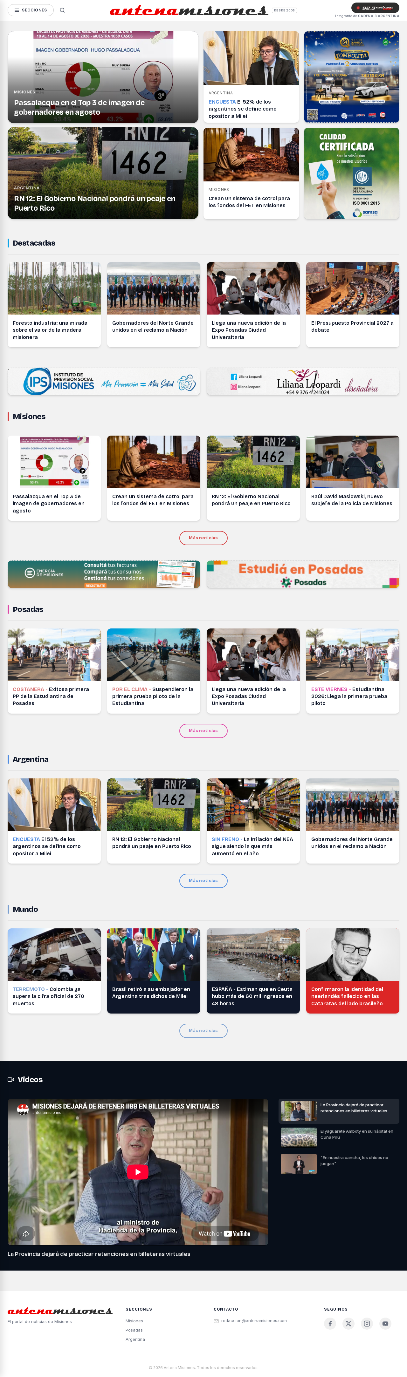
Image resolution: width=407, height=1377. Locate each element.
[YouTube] (385, 1324)
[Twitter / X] (348, 1324)
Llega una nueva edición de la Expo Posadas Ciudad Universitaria (249, 330)
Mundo (25, 909)
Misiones (24, 92)
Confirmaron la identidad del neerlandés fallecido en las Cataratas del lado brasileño (347, 996)
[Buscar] (62, 10)
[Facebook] (330, 1324)
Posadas (28, 609)
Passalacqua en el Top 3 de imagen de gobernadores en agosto (49, 503)
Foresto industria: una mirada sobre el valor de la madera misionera (50, 330)
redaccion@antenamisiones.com (254, 1320)
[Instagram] (367, 1324)
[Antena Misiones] (189, 10)
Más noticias (203, 537)
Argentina (27, 188)
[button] (339, 1111)
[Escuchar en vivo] (375, 8)
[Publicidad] (351, 77)
